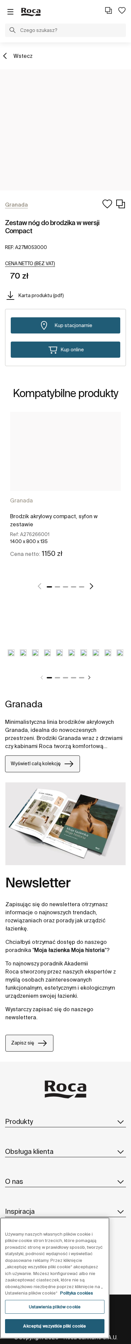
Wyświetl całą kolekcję (36, 763)
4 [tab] (73, 587)
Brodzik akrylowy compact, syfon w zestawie (54, 520)
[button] (12, 31)
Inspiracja (20, 1211)
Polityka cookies (76, 1293)
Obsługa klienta (29, 1151)
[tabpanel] (65, 492)
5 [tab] (81, 587)
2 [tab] (57, 587)
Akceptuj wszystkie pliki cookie (54, 1326)
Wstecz (23, 56)
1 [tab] (49, 587)
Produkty (19, 1121)
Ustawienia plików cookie (55, 1306)
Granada (21, 500)
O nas (14, 1181)
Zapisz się (22, 1043)
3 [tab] (65, 587)
